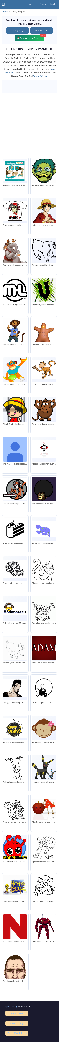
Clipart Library (10, 1006)
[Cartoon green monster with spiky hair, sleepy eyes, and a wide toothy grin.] (44, 171)
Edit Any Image (17, 30)
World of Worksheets (17, 1033)
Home (5, 11)
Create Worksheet (41, 30)
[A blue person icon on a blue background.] (15, 449)
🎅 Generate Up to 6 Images (30, 37)
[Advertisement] (29, 125)
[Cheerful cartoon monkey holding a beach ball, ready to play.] (44, 850)
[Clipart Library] (3, 4)
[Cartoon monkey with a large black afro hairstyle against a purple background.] (44, 489)
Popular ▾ (44, 4)
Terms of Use (16, 1013)
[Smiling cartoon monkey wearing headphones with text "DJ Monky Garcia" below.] (15, 608)
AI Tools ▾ (33, 4)
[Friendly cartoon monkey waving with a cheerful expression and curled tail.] (44, 369)
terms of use (40, 76)
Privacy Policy (16, 1023)
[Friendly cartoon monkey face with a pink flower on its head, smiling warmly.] (44, 728)
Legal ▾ (53, 4)
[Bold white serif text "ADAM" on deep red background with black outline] (44, 648)
